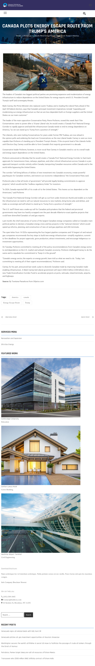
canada (26, 297)
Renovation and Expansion (11, 338)
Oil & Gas (27, 36)
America (15, 297)
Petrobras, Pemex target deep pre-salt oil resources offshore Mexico (28, 652)
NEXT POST (85, 317)
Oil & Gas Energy (7, 344)
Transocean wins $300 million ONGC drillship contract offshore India (27, 658)
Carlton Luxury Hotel (9, 486)
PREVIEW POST (11, 317)
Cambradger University (10, 419)
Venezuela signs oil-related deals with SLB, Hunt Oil (21, 631)
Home (18, 36)
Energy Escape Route (11, 303)
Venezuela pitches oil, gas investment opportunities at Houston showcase (30, 637)
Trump (27, 303)
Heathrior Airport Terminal (11, 554)
